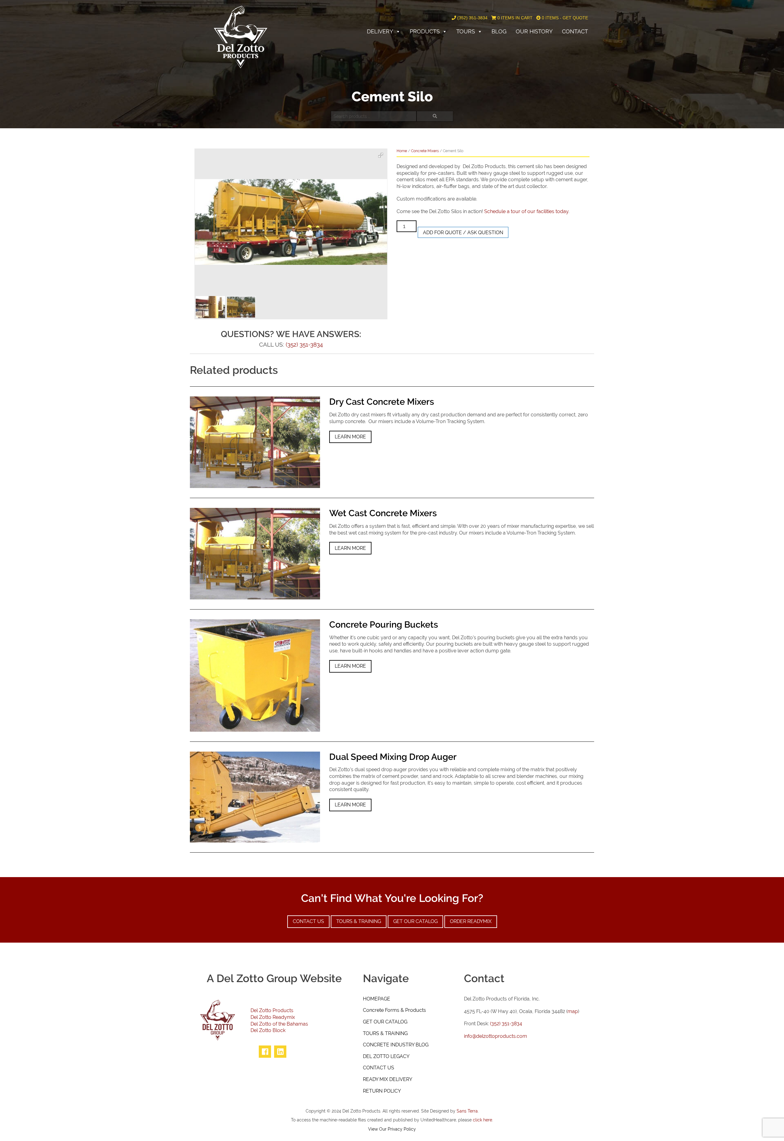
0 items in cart (514, 17)
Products (425, 31)
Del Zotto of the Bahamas (279, 1024)
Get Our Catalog (415, 921)
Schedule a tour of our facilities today (526, 211)
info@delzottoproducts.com (495, 1036)
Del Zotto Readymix (273, 1017)
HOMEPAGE (376, 999)
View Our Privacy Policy (392, 1129)
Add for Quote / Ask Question (463, 232)
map (572, 1011)
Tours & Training (358, 921)
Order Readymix (471, 921)
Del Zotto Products (272, 1010)
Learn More (350, 437)
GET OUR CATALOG (385, 1022)
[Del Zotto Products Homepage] (240, 36)
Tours (465, 31)
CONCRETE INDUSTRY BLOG (395, 1045)
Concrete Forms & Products (394, 1010)
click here (482, 1119)
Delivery (380, 31)
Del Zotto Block (268, 1030)
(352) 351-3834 (472, 17)
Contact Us (308, 921)
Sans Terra (467, 1110)
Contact (575, 31)
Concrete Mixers (425, 151)
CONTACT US (378, 1068)
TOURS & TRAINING (385, 1033)
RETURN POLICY (382, 1091)
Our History (534, 31)
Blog (499, 31)
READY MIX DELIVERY (387, 1079)
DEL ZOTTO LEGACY (386, 1056)
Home (402, 151)
